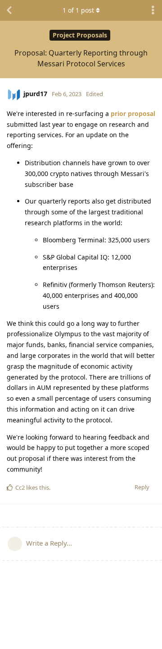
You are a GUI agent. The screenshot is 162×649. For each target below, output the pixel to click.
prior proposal (133, 113)
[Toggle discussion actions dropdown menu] (153, 10)
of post (78, 10)
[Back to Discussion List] (9, 10)
